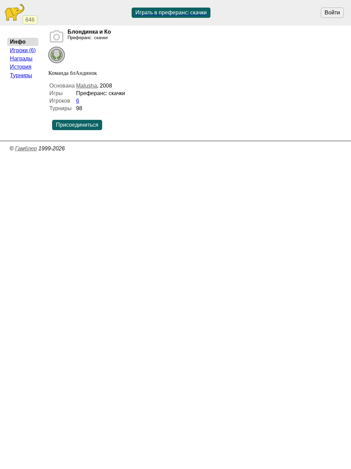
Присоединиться (77, 125)
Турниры (21, 75)
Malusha (86, 86)
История (21, 67)
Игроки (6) (23, 50)
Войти (332, 12)
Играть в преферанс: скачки (171, 12)
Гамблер (26, 148)
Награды (21, 58)
